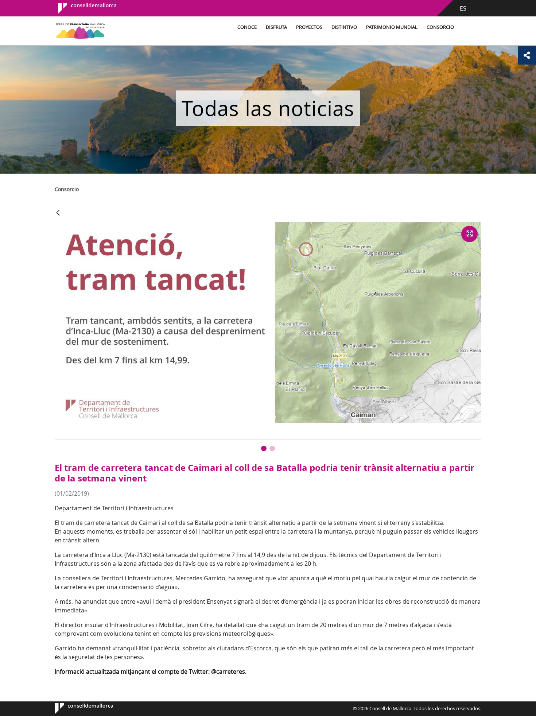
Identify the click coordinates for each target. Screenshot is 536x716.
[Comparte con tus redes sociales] (527, 55)
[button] (264, 448)
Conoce (247, 27)
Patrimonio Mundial (391, 27)
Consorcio (440, 27)
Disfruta (276, 27)
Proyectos (309, 27)
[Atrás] (58, 213)
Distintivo (344, 27)
